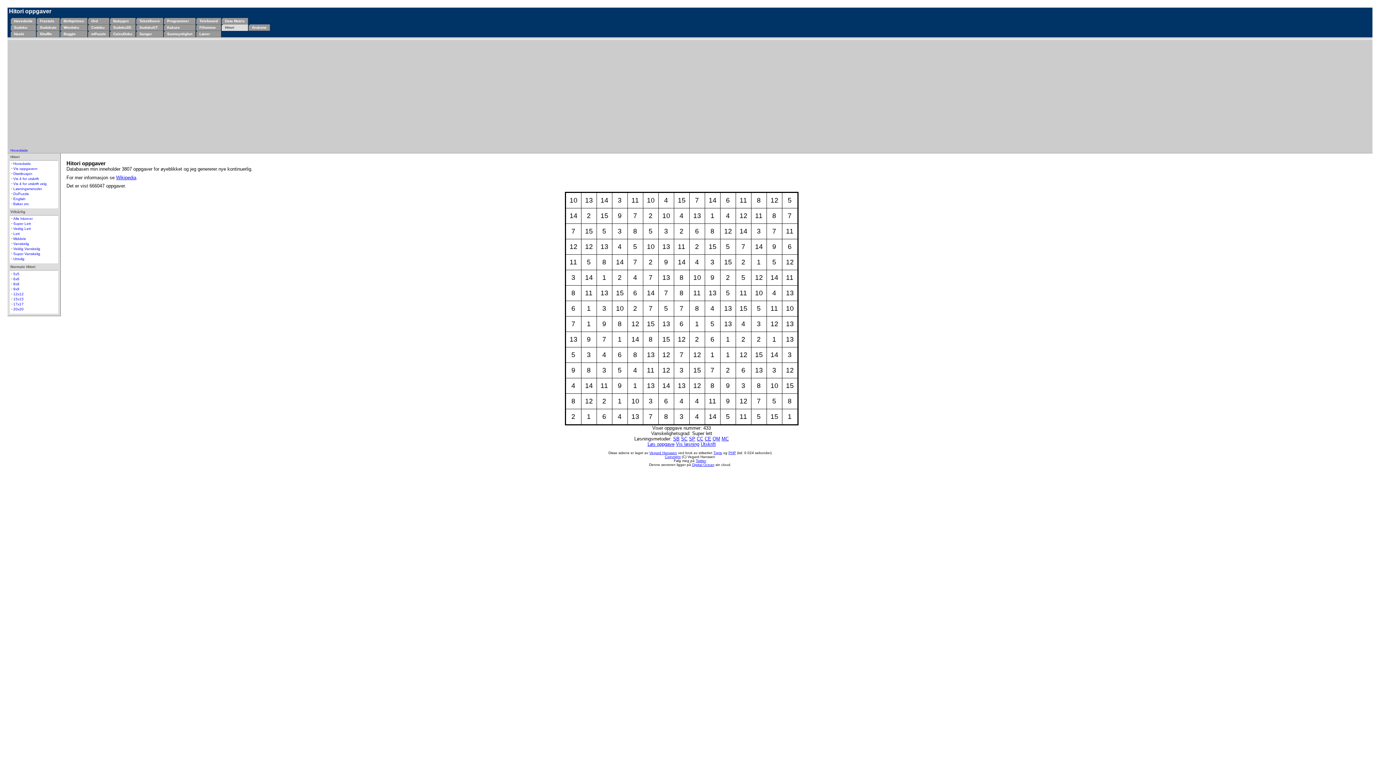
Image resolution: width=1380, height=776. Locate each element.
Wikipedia (126, 177)
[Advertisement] (690, 94)
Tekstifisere (149, 21)
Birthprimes (74, 21)
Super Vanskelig (26, 254)
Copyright (673, 457)
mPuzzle (98, 34)
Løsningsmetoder (27, 189)
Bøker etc (21, 204)
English (19, 199)
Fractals (47, 21)
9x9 (16, 289)
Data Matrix (235, 21)
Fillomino (207, 27)
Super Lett (22, 224)
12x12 (18, 294)
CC (700, 439)
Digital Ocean (703, 465)
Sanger (145, 34)
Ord (94, 21)
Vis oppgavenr (25, 169)
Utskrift (708, 444)
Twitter (701, 461)
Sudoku (20, 27)
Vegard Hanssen (663, 453)
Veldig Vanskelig (26, 249)
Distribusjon (22, 174)
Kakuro (173, 27)
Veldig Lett (22, 229)
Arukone (259, 27)
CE (708, 439)
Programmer (178, 21)
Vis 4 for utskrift (26, 179)
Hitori (229, 27)
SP (692, 439)
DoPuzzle (21, 194)
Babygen (121, 21)
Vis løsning (687, 444)
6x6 (16, 279)
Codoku (98, 27)
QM (716, 439)
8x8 (16, 284)
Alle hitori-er (23, 219)
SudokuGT (148, 27)
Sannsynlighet (179, 34)
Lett (16, 234)
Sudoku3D (122, 27)
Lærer (204, 34)
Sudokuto (48, 27)
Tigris (717, 453)
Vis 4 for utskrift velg (30, 184)
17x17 (18, 304)
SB (676, 439)
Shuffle (46, 34)
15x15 (18, 299)
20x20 (18, 309)
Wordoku (71, 27)
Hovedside (23, 21)
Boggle (70, 34)
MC (725, 439)
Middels (19, 239)
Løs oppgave (661, 444)
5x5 (16, 274)
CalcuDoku (122, 34)
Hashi (19, 34)
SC (684, 439)
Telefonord (208, 21)
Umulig (18, 259)
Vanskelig (21, 244)
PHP (732, 453)
